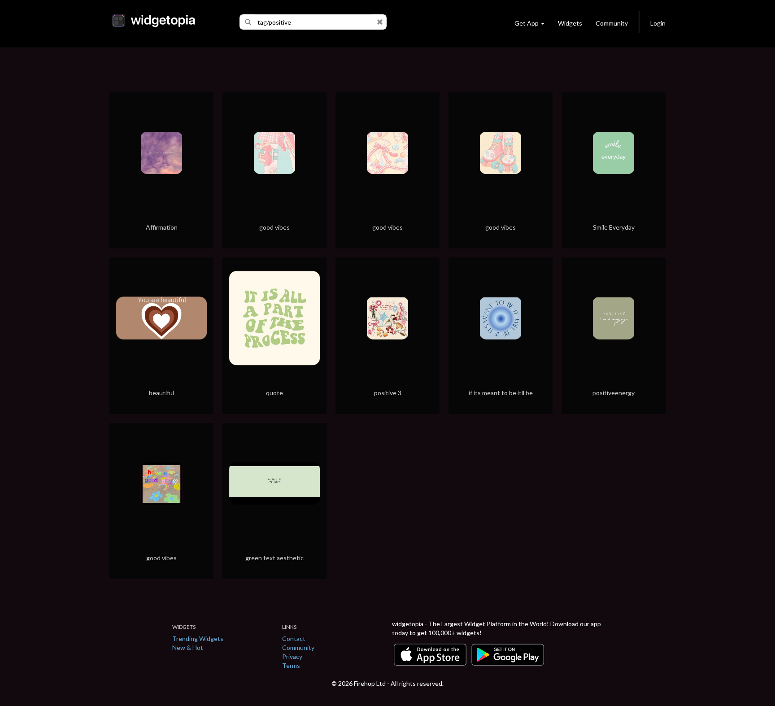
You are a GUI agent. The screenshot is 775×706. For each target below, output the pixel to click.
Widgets (570, 23)
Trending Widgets (197, 638)
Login (658, 23)
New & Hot (187, 647)
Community (612, 23)
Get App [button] (526, 23)
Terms (291, 665)
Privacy (292, 656)
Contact (293, 638)
